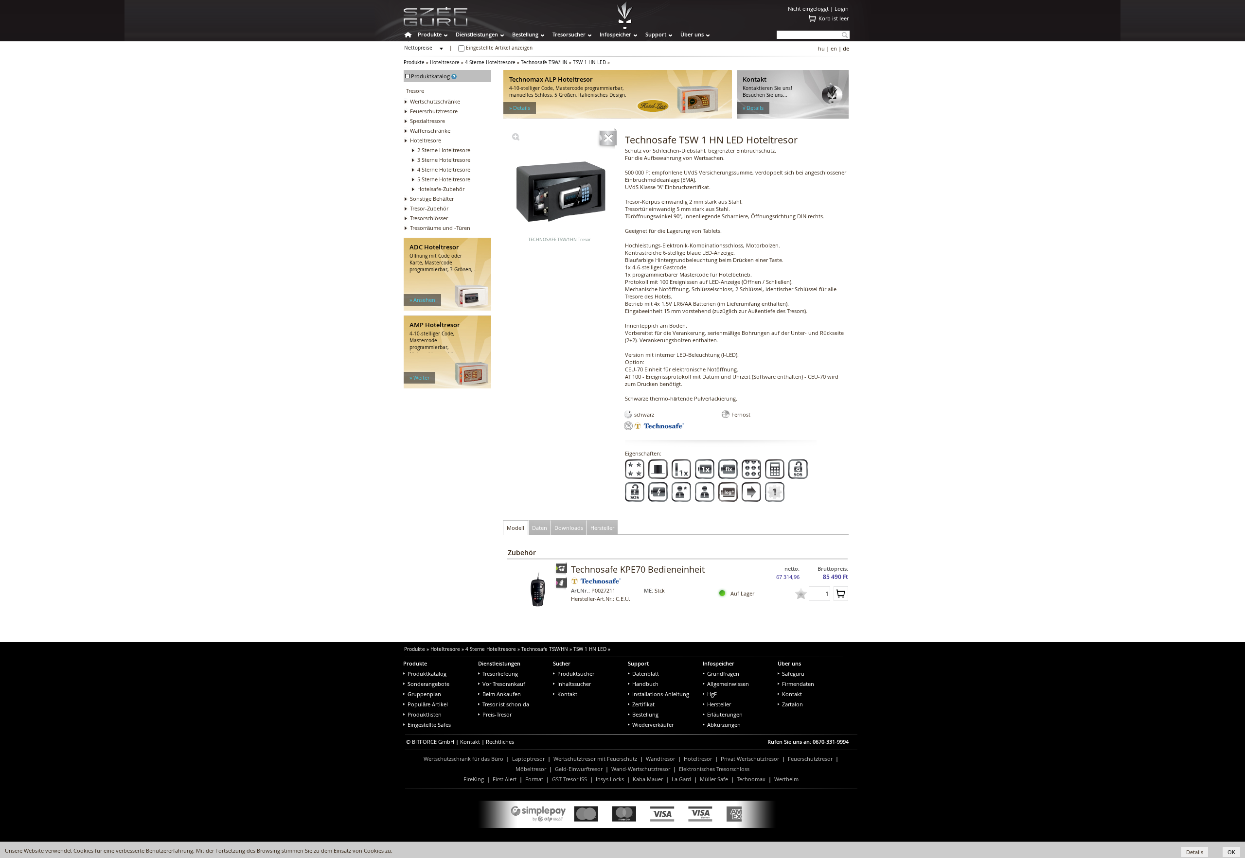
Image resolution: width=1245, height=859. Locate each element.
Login (842, 8)
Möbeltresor (531, 768)
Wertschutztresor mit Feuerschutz (595, 758)
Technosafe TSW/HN (544, 62)
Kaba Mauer (648, 779)
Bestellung (525, 34)
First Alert (504, 779)
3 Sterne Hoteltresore (443, 159)
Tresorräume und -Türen (440, 227)
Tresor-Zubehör (429, 208)
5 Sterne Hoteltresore (443, 179)
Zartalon (792, 704)
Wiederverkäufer (653, 724)
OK (1231, 852)
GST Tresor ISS (569, 779)
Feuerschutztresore (434, 111)
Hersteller (719, 704)
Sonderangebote (428, 683)
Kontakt (567, 694)
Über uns (692, 34)
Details (1194, 852)
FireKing (473, 779)
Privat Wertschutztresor (750, 758)
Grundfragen (723, 673)
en (834, 48)
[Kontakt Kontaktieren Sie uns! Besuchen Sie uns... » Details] (793, 116)
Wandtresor (660, 758)
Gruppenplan (424, 694)
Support (655, 34)
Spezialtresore (427, 120)
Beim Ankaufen (501, 694)
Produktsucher (575, 673)
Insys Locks (610, 779)
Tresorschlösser (429, 218)
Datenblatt (645, 673)
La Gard (681, 779)
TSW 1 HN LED (589, 62)
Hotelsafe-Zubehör (440, 189)
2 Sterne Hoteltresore (443, 150)
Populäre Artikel (428, 704)
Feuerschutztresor (810, 758)
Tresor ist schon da (505, 704)
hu (821, 48)
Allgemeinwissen (728, 683)
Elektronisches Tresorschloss (714, 768)
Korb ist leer (833, 18)
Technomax (751, 779)
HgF (712, 694)
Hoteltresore (445, 62)
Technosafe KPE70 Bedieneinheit (638, 569)
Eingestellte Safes (429, 724)
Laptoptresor (528, 758)
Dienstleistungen (477, 34)
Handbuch (645, 683)
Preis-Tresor (497, 714)
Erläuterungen (725, 714)
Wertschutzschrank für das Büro (463, 758)
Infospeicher (615, 34)
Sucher (561, 663)
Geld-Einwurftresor (579, 768)
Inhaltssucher (574, 683)
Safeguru (793, 673)
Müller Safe (714, 779)
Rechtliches (500, 741)
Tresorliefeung (500, 673)
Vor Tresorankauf (503, 683)
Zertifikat (643, 704)
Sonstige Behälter (432, 198)
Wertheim (786, 779)
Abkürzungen (724, 724)
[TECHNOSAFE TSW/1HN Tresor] (515, 138)
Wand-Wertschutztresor (640, 768)
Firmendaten (798, 683)
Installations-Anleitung (660, 694)
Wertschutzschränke (435, 101)
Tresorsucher (569, 34)
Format (534, 779)
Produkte (430, 34)
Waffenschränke (430, 130)
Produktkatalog (427, 673)
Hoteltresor (698, 758)
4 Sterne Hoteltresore (490, 62)
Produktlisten (425, 714)
